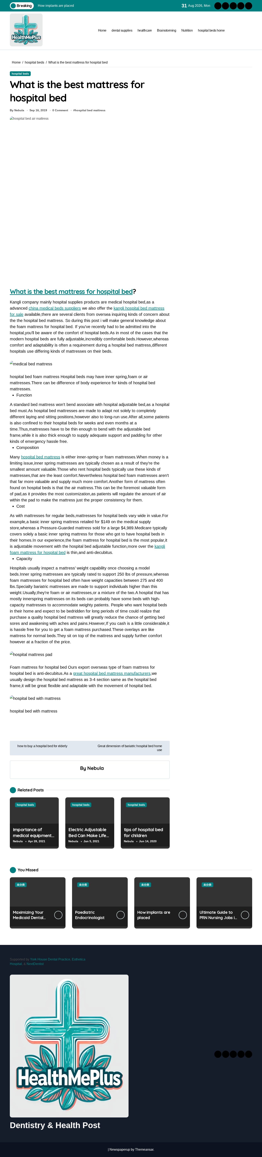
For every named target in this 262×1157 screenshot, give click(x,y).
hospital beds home (211, 30)
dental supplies (122, 30)
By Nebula (17, 110)
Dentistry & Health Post (55, 1125)
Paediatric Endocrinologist (89, 915)
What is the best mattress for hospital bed (71, 291)
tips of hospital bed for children (143, 832)
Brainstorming (166, 30)
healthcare (145, 30)
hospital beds (20, 73)
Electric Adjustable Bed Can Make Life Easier (87, 835)
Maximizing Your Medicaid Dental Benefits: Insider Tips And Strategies (31, 920)
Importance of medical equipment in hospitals (32, 835)
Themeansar (144, 1149)
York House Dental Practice (50, 959)
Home (102, 30)
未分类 (21, 884)
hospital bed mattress (90, 110)
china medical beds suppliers (55, 308)
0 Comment (60, 110)
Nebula (95, 768)
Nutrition (187, 30)
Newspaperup (120, 1149)
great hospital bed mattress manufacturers (111, 673)
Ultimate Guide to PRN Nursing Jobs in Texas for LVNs (218, 917)
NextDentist (35, 964)
